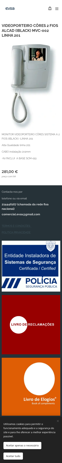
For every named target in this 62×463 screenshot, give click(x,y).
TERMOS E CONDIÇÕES (17, 225)
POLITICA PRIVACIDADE (16, 232)
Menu (56, 8)
